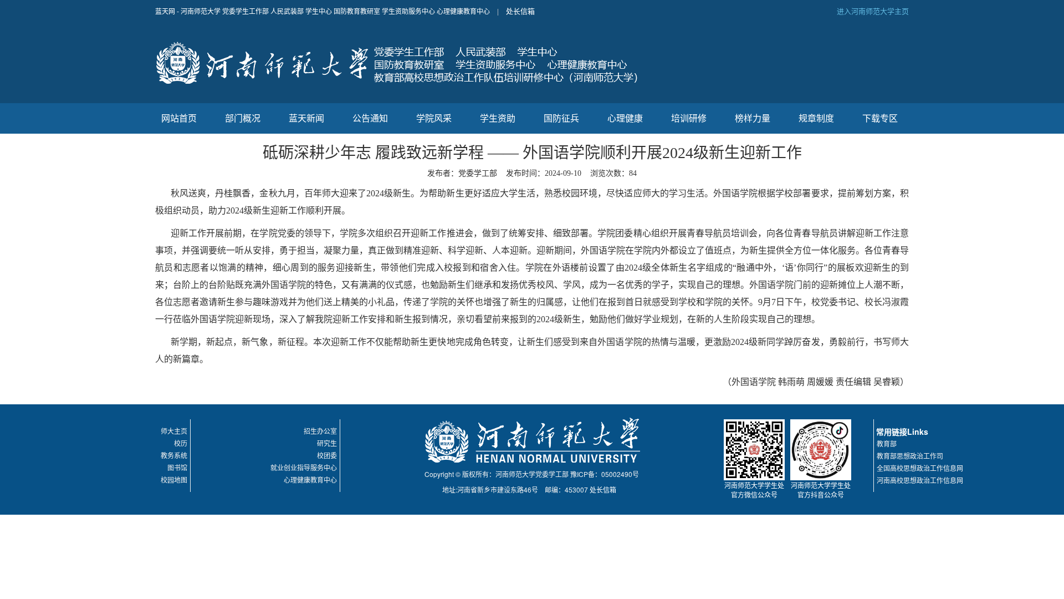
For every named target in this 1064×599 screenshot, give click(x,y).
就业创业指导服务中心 (303, 467)
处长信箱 (520, 11)
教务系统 (174, 455)
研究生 (327, 443)
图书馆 (177, 467)
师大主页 (174, 430)
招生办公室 (320, 430)
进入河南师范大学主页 (873, 11)
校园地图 (174, 479)
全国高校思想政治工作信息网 (920, 468)
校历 (180, 443)
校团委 (327, 455)
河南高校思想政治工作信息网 (920, 480)
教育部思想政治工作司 (910, 455)
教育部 (887, 443)
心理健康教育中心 (310, 479)
